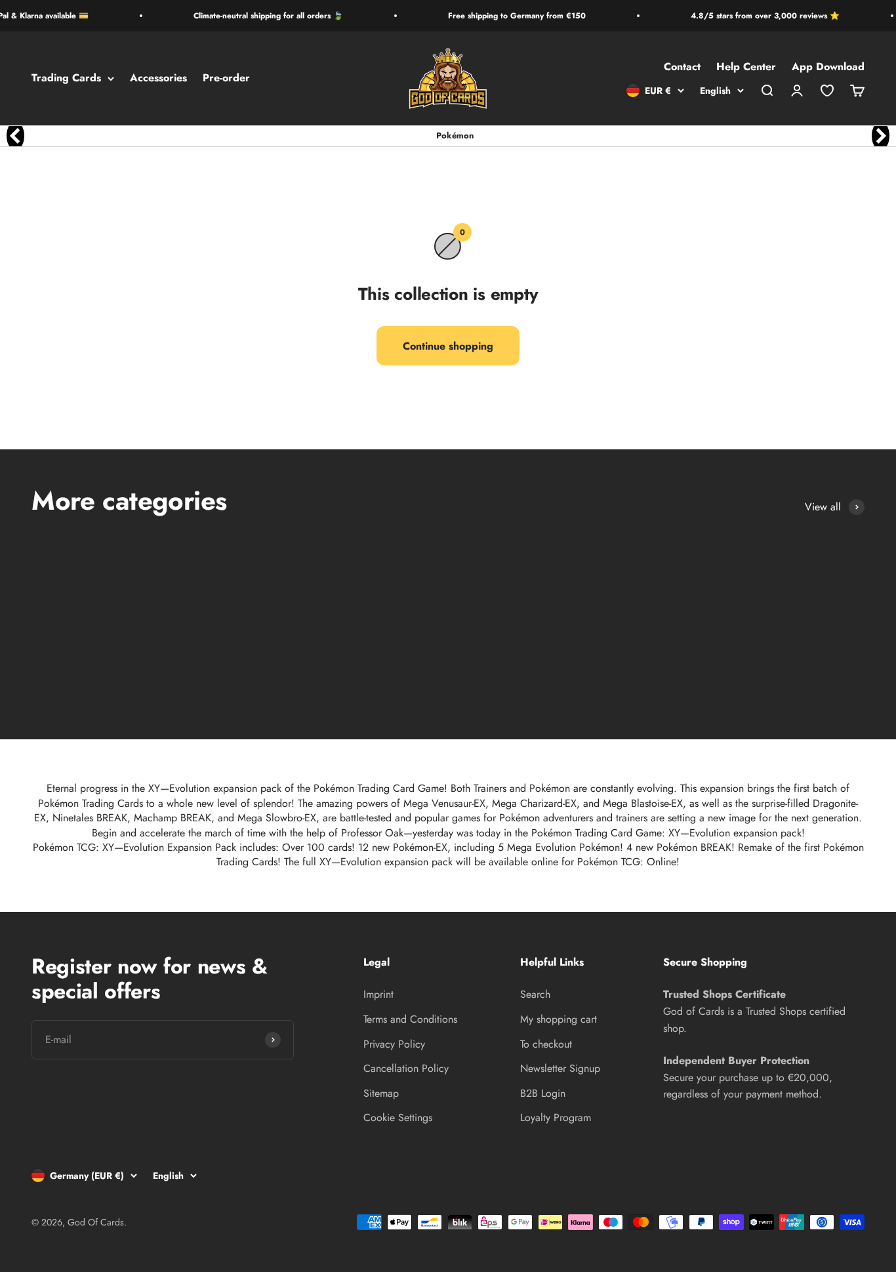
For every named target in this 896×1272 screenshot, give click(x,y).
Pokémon (455, 135)
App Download (828, 67)
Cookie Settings (397, 1117)
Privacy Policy (394, 1044)
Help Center (746, 67)
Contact (682, 67)
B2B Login (542, 1093)
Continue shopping (448, 346)
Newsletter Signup (560, 1068)
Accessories (158, 78)
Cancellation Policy (406, 1068)
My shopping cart (558, 1019)
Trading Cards (66, 78)
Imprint (378, 994)
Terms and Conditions (410, 1019)
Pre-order (226, 78)
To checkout (546, 1044)
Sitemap (381, 1093)
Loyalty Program (555, 1117)
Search (535, 994)
